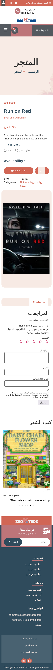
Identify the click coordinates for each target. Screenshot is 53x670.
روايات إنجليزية (33, 564)
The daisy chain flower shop (30, 500)
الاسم (45, 367)
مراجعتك (44, 351)
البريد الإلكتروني (40, 379)
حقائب (38, 599)
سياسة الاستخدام (29, 638)
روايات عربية (34, 569)
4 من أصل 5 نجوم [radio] (26, 342)
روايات (39, 182)
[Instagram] (10, 3)
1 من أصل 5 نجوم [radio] (46, 342)
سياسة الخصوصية (29, 652)
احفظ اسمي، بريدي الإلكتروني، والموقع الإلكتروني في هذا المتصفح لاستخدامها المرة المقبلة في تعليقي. (27, 395)
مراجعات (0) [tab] (39, 302)
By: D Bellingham (11, 496)
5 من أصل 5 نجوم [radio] (20, 342)
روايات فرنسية (33, 574)
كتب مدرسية (35, 589)
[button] (14, 145)
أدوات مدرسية (34, 594)
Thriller (23, 182)
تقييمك (45, 338)
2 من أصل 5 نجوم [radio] (39, 342)
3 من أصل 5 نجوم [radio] (33, 342)
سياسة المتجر (31, 645)
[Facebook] (16, 3)
